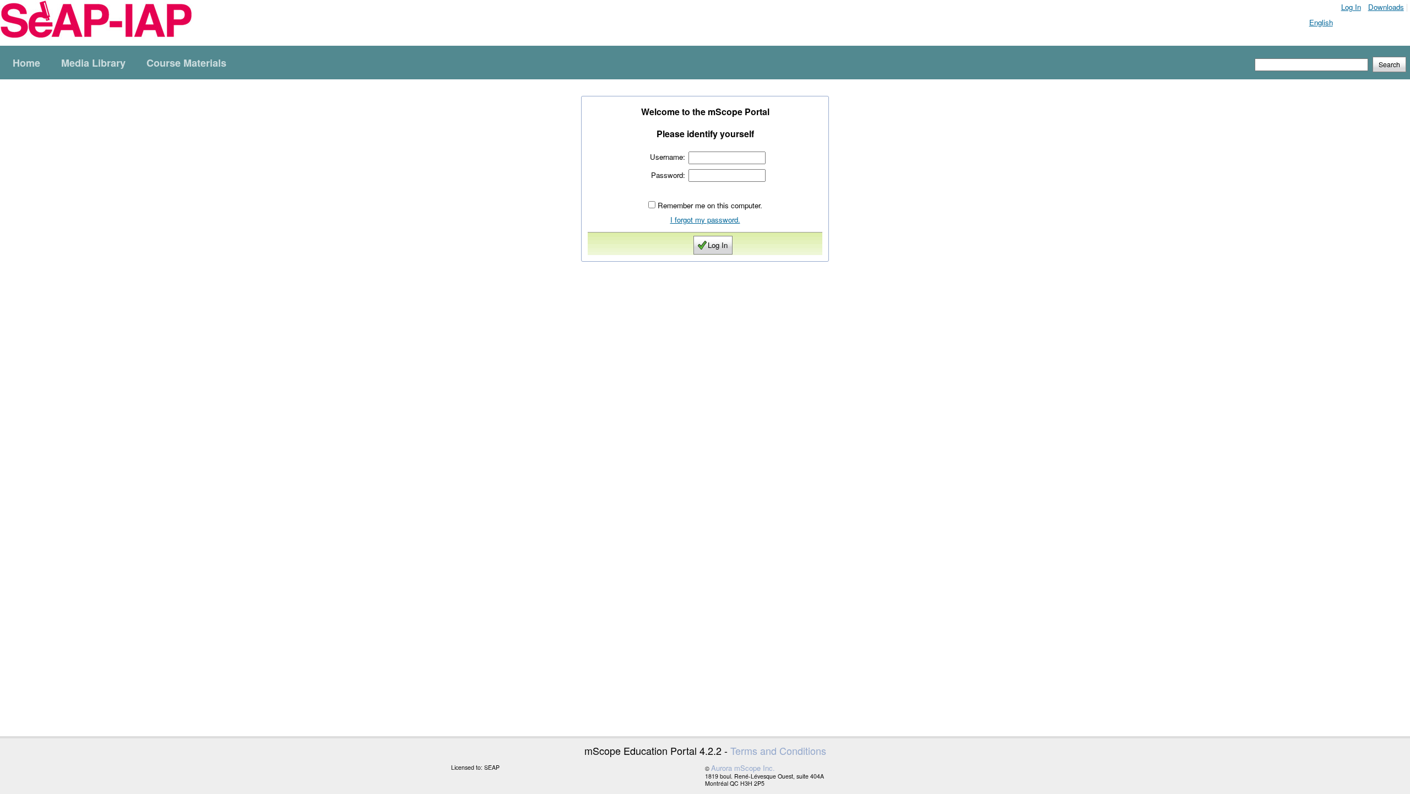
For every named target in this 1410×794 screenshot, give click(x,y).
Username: (667, 157)
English (1321, 22)
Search (1389, 64)
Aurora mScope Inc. (743, 768)
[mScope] (96, 20)
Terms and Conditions (778, 750)
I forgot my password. (705, 219)
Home (26, 63)
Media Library (93, 63)
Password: (668, 175)
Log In (1351, 7)
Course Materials (186, 63)
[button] (1389, 64)
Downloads (1386, 7)
